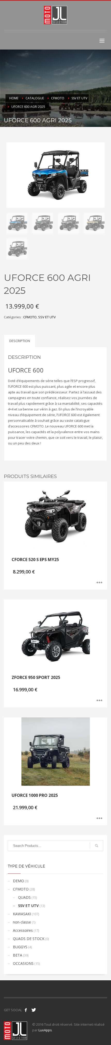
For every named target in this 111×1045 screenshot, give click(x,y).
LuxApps (45, 1030)
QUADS (24, 897)
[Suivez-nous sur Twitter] (33, 1010)
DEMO (18, 880)
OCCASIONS (23, 963)
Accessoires (23, 930)
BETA (17, 955)
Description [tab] (19, 340)
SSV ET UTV (47, 317)
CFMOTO (30, 317)
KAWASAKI (22, 913)
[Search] (96, 845)
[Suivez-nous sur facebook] (26, 1010)
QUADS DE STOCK (28, 938)
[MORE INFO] (99, 583)
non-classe (22, 922)
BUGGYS (20, 946)
